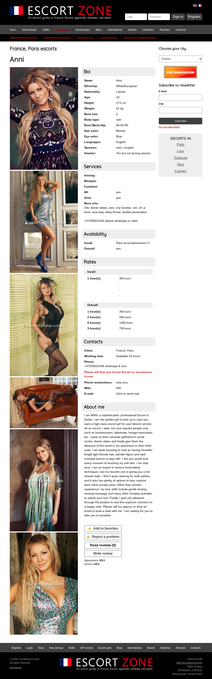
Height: (89, 102)
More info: (91, 203)
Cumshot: (91, 186)
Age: (87, 97)
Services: (90, 147)
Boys (98, 29)
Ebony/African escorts (58, 37)
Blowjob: (90, 181)
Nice (180, 164)
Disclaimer (16, 667)
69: (86, 192)
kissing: (90, 175)
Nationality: (92, 91)
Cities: (88, 350)
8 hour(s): (94, 322)
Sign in (178, 16)
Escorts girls (82, 29)
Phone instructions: (98, 382)
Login (29, 647)
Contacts (181, 29)
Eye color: (91, 136)
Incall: (88, 243)
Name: (88, 80)
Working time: (94, 356)
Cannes (180, 171)
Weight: (89, 108)
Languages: (92, 142)
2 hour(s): (94, 317)
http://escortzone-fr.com (189, 662)
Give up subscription (169, 127)
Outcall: (89, 248)
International (115, 29)
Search (132, 29)
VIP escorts (62, 29)
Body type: (92, 119)
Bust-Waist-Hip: (95, 125)
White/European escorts (24, 37)
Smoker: (90, 153)
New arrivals (29, 29)
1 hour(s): (94, 278)
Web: (88, 388)
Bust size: (91, 114)
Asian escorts (85, 37)
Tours (13, 29)
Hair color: (91, 130)
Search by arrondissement (139, 37)
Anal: (88, 197)
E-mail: (89, 393)
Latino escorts (108, 37)
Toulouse (180, 158)
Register (194, 16)
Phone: (89, 361)
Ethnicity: (91, 86)
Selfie (46, 29)
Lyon (180, 151)
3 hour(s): (94, 328)
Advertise (148, 29)
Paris (180, 144)
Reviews (165, 29)
